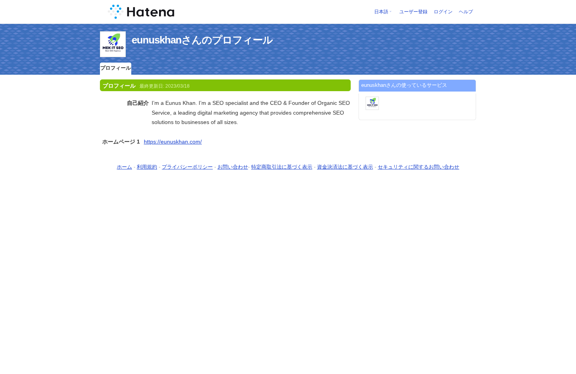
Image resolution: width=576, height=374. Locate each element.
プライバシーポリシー (187, 167)
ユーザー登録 (413, 11)
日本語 (381, 11)
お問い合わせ (232, 167)
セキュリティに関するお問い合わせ (418, 167)
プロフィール (115, 68)
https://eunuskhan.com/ (173, 141)
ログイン (443, 11)
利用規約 (147, 167)
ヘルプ (466, 11)
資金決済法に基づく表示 (345, 167)
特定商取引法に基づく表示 (281, 167)
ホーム (124, 167)
